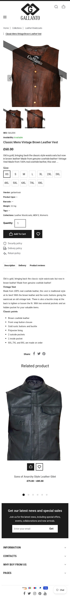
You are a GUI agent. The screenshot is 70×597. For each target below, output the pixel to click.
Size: (6, 168)
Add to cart (19, 234)
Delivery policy (14, 248)
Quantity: (8, 223)
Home (6, 28)
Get (51, 528)
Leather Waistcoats (33, 28)
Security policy (14, 243)
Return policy (14, 253)
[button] (10, 78)
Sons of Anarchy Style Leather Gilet (35, 476)
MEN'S (36, 215)
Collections (16, 28)
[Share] (34, 353)
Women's (44, 215)
